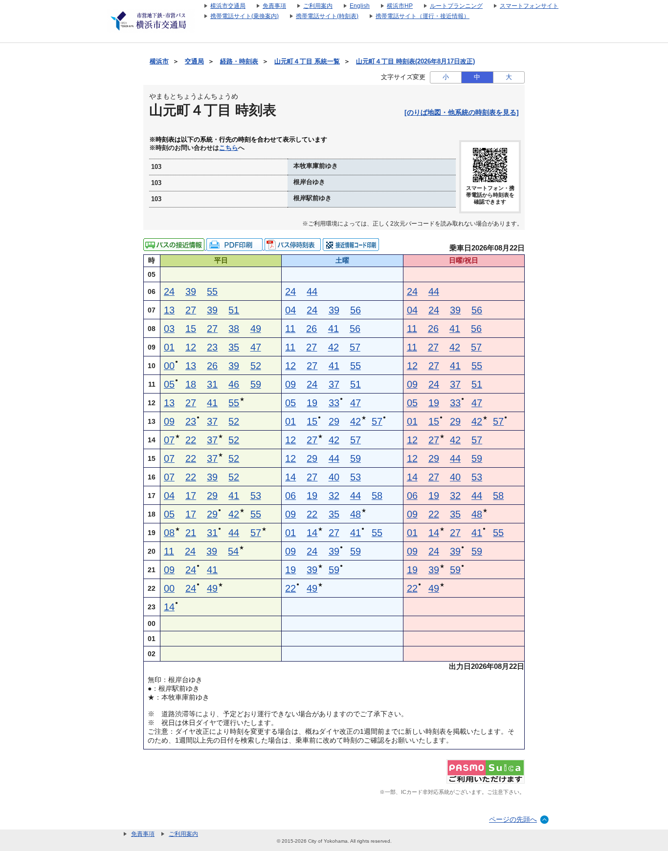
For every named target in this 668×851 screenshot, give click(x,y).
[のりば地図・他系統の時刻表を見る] (461, 112)
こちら (228, 148)
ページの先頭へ (513, 819)
